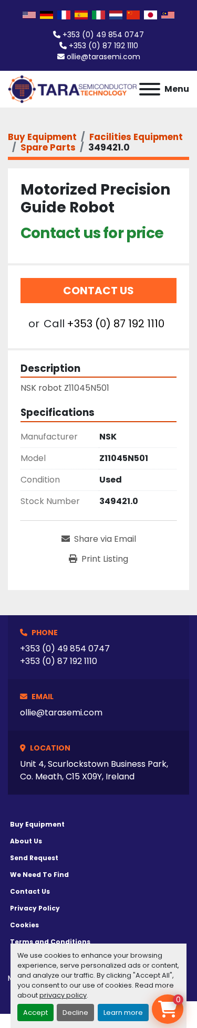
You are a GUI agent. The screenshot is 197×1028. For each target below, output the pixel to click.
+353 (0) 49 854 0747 (103, 34)
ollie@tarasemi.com (103, 56)
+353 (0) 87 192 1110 (103, 45)
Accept (35, 1012)
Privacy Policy (35, 908)
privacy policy (63, 995)
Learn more (123, 1012)
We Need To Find (39, 874)
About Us (26, 841)
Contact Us (98, 290)
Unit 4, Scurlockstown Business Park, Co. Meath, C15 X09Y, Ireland (94, 770)
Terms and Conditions (50, 941)
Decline (75, 1012)
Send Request (34, 857)
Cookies (24, 924)
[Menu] (149, 89)
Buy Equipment (37, 824)
